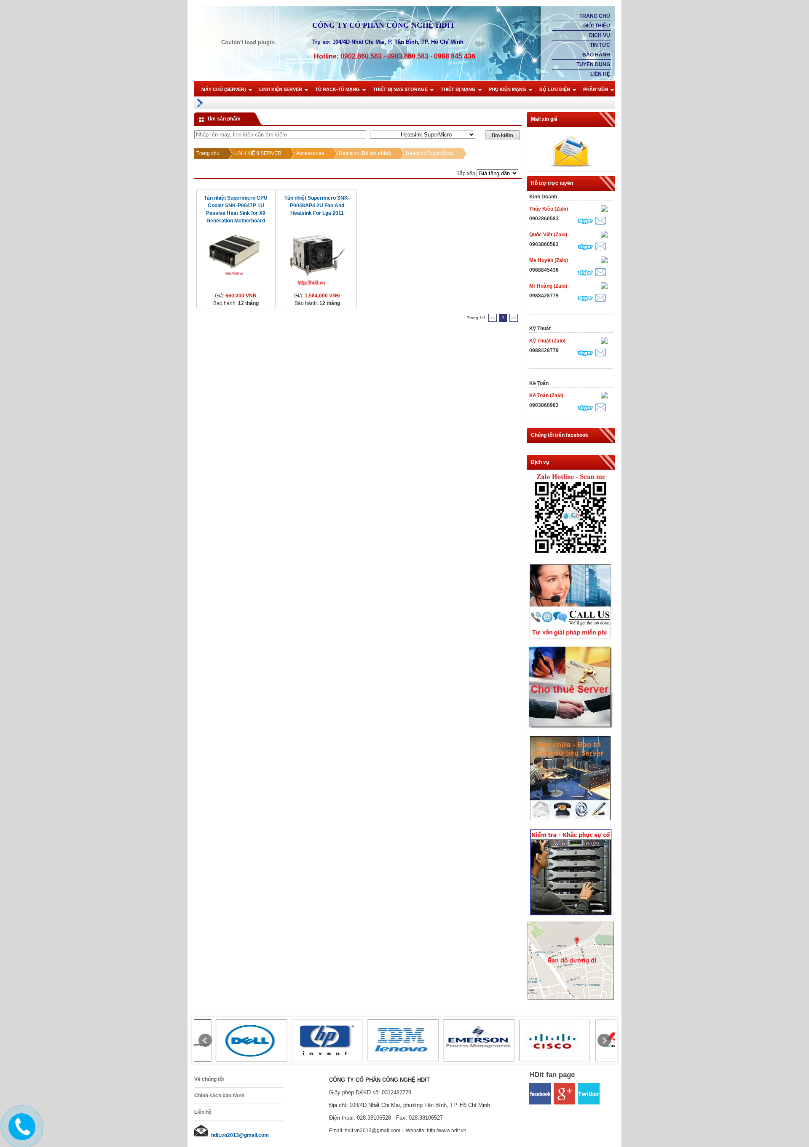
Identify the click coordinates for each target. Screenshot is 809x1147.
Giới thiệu (596, 26)
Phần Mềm (595, 89)
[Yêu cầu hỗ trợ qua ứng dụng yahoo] (604, 209)
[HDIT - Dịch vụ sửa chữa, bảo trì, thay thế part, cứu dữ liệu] (571, 822)
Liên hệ (600, 74)
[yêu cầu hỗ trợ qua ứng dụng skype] (585, 222)
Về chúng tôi (209, 1079)
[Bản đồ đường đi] (571, 998)
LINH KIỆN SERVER (280, 89)
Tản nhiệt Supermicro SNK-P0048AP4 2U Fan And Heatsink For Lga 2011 (317, 205)
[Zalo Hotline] (571, 556)
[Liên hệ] (20, 1134)
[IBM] (382, 1040)
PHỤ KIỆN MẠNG (507, 89)
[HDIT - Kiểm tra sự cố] (571, 916)
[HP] (306, 1040)
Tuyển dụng (593, 64)
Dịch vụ (599, 35)
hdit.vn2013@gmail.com (240, 1135)
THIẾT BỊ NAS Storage (400, 89)
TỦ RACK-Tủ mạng (337, 89)
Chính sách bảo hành (219, 1096)
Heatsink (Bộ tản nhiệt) (365, 153)
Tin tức (600, 45)
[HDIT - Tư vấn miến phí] (571, 639)
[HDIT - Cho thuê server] (571, 727)
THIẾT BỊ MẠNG (458, 89)
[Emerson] (457, 1040)
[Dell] (230, 1040)
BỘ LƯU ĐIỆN (554, 89)
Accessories (310, 153)
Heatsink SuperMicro (430, 153)
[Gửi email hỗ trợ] (600, 222)
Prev (205, 1040)
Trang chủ (594, 16)
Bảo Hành (596, 55)
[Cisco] (533, 1040)
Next (604, 1040)
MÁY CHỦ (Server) (223, 89)
